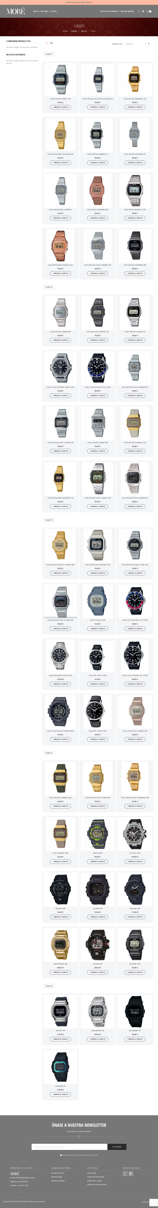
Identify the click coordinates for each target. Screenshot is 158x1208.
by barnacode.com (148, 1202)
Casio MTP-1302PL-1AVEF (98, 675)
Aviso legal (91, 1173)
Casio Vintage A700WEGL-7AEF (135, 443)
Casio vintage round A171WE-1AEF (135, 565)
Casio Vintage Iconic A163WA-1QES (97, 498)
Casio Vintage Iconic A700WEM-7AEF (97, 265)
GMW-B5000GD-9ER (60, 964)
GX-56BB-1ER (97, 909)
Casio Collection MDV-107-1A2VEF (98, 387)
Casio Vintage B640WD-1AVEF (135, 210)
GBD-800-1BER (60, 909)
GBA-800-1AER (135, 909)
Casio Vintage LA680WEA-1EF (97, 154)
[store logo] (15, 11)
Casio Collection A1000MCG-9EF (135, 731)
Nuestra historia (57, 1173)
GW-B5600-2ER (60, 1086)
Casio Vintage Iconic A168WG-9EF (97, 798)
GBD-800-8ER (97, 853)
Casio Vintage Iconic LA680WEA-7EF (134, 387)
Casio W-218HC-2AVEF (98, 620)
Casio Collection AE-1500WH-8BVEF (60, 731)
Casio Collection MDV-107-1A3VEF (135, 620)
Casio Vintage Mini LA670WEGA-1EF (60, 498)
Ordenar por (117, 44)
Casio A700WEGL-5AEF (60, 853)
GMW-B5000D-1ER (97, 1031)
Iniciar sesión (127, 11)
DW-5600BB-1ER (135, 1031)
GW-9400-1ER (97, 964)
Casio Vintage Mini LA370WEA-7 (60, 210)
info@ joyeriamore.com (25, 1177)
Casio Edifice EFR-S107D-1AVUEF (60, 675)
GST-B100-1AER (134, 853)
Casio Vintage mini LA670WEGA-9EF (60, 154)
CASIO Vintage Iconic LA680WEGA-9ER (135, 798)
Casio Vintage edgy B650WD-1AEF (97, 565)
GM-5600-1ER (60, 1031)
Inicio (65, 31)
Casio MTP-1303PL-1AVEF (98, 731)
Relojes (74, 31)
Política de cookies (94, 1181)
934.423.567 (23, 1181)
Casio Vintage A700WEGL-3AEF (60, 798)
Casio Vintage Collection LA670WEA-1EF (97, 99)
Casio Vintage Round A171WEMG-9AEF (60, 565)
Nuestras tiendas (109, 11)
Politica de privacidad (95, 1177)
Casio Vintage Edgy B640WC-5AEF (60, 265)
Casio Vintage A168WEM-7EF (60, 332)
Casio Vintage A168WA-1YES (60, 99)
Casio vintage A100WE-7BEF (97, 443)
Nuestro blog (56, 1177)
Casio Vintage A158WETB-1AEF (97, 332)
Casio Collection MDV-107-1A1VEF (135, 675)
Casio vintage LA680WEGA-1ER (135, 99)
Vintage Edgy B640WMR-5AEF (97, 210)
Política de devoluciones (97, 1184)
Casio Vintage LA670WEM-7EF (135, 154)
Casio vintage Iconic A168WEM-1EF (135, 498)
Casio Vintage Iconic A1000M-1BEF (60, 620)
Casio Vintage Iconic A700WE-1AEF (60, 443)
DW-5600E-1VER (134, 964)
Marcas (84, 31)
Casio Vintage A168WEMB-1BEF (134, 265)
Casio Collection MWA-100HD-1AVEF (60, 387)
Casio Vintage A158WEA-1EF (135, 332)
